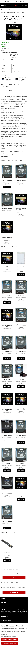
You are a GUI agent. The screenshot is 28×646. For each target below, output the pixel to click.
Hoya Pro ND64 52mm (21, 379)
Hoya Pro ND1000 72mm (7, 379)
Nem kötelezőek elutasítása (9, 639)
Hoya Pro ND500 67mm (21, 463)
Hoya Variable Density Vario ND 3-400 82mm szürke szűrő (7, 409)
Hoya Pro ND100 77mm (7, 463)
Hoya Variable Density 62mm (21, 407)
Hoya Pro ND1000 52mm (21, 180)
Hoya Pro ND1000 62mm (7, 491)
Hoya (23, 12)
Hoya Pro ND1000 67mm (7, 208)
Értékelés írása (14, 578)
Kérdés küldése (14, 592)
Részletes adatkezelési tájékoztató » (9, 636)
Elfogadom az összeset (10, 643)
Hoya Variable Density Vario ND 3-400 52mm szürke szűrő (21, 210)
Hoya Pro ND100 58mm (7, 521)
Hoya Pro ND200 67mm (21, 435)
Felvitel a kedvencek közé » (7, 59)
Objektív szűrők (7, 9)
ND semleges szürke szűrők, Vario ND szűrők (10, 12)
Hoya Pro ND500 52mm (7, 351)
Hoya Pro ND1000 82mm (7, 435)
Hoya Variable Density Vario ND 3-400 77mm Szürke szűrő (7, 237)
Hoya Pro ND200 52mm (7, 180)
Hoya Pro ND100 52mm (21, 351)
